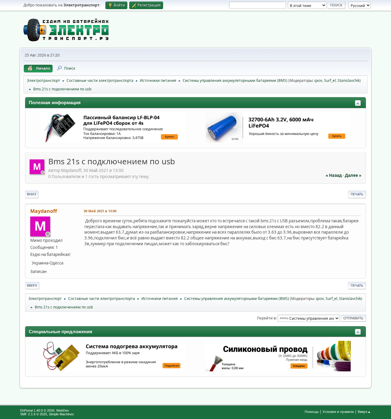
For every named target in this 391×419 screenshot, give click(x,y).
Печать (357, 194)
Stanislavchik (349, 80)
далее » (353, 175)
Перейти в (266, 317)
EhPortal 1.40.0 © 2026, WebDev (44, 410)
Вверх (32, 285)
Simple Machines (61, 414)
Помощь (312, 411)
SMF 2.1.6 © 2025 (33, 414)
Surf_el (330, 80)
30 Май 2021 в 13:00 (100, 211)
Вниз (31, 194)
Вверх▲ (364, 411)
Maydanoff (43, 211)
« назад (334, 175)
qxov (318, 80)
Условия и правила (338, 411)
